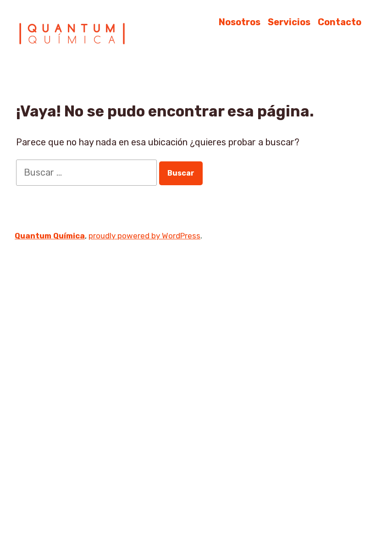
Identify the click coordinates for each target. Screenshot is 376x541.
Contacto (339, 21)
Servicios (289, 21)
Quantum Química (50, 235)
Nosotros (239, 21)
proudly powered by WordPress (144, 235)
